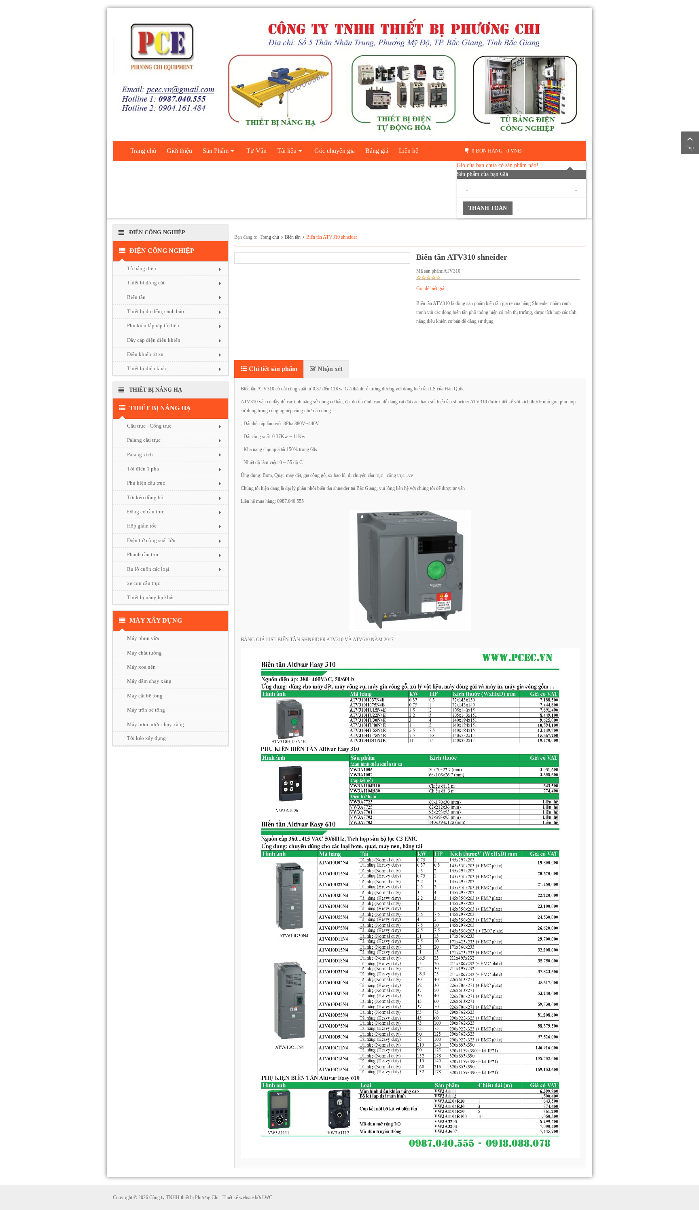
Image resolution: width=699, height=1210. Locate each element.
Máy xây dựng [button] (155, 620)
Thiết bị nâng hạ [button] (160, 408)
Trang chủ (269, 237)
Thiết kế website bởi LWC (247, 1197)
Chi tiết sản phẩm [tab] (272, 368)
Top (690, 147)
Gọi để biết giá (430, 288)
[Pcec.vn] (349, 73)
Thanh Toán (487, 208)
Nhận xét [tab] (329, 368)
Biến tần (293, 237)
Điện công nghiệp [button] (161, 250)
